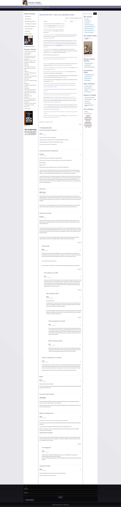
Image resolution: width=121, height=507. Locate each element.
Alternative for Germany (53, 23)
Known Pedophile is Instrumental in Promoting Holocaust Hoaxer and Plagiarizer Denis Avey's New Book (30, 91)
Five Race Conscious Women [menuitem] (90, 97)
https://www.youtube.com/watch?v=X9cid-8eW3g (47, 137)
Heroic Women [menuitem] (87, 23)
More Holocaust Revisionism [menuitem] (89, 27)
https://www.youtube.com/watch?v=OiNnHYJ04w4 (47, 475)
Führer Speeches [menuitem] (87, 80)
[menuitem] (25, 7)
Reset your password (29, 499)
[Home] (25, 3)
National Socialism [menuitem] (87, 78)
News (51, 121)
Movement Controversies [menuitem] (88, 32)
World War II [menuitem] (93, 89)
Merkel (41, 376)
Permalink (60, 134)
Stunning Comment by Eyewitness (48, 151)
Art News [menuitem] (86, 111)
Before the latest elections (56, 341)
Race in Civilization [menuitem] (87, 88)
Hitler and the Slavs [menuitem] (88, 91)
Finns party (54, 63)
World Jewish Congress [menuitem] (88, 29)
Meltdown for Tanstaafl (28, 95)
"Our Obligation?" (47, 447)
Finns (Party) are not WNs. (51, 273)
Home (24, 9)
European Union (42, 121)
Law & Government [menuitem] (87, 77)
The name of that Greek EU (46, 394)
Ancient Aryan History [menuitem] (88, 86)
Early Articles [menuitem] (87, 19)
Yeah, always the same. (52, 293)
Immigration (48, 121)
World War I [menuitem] (86, 90)
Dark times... (42, 189)
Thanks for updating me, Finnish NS (51, 357)
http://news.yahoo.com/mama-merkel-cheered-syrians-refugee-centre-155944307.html (53, 420)
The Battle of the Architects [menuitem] (87, 39)
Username (26, 488)
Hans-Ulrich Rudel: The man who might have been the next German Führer (29, 68)
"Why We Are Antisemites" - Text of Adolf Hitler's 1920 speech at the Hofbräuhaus (30, 62)
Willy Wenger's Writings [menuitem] (88, 63)
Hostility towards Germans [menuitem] (88, 75)
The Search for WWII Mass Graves (30, 72)
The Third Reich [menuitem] (87, 21)
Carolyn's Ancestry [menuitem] (87, 113)
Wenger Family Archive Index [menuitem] (89, 67)
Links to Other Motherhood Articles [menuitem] (89, 105)
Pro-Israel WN (45, 246)
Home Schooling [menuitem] (87, 103)
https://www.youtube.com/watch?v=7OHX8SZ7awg (48, 144)
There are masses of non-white (57, 321)
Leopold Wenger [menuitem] (87, 65)
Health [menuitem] (95, 99)
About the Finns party (45, 213)
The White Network (27, 108)
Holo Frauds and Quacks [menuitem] (88, 25)
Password (26, 492)
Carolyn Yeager (34, 2)
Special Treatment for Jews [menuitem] (89, 30)
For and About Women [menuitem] (88, 99)
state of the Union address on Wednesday (50, 107)
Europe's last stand (44, 466)
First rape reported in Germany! (47, 130)
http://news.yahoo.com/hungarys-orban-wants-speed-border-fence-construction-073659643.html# (55, 160)
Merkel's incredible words (46, 413)
